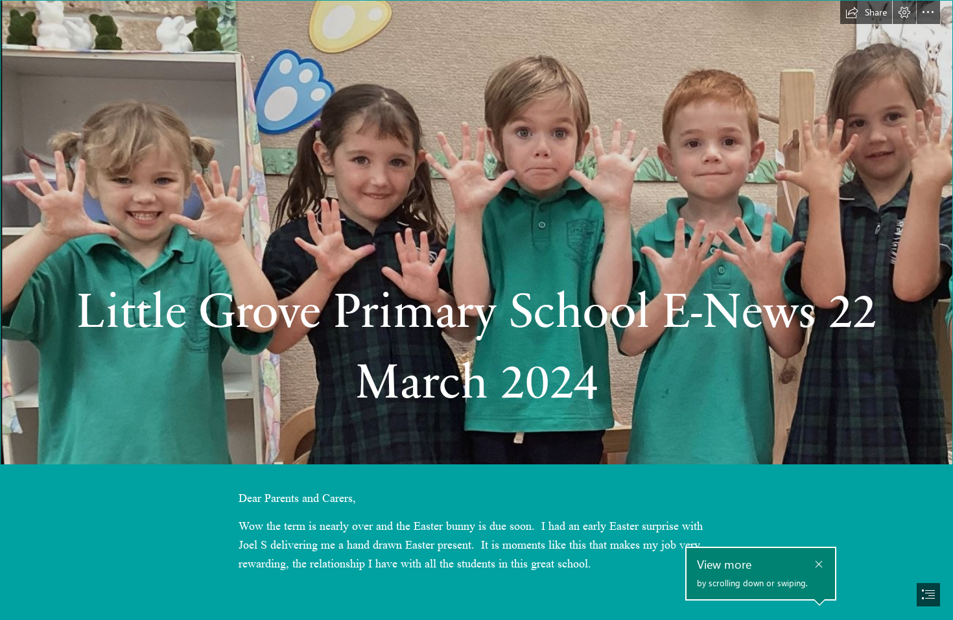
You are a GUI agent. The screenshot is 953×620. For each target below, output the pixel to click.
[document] (476, 310)
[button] (866, 12)
